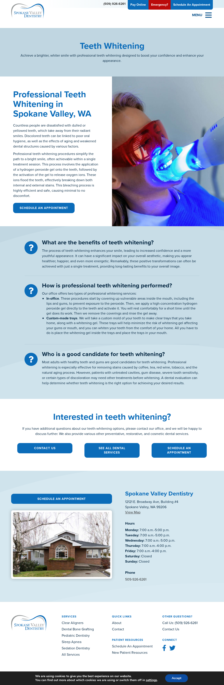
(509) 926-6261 (114, 4)
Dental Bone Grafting (78, 629)
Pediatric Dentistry (76, 635)
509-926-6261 (135, 579)
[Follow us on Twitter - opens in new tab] (172, 648)
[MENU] (208, 15)
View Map (132, 512)
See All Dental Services (112, 450)
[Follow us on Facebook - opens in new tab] (164, 648)
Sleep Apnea (71, 641)
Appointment (191, 4)
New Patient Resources (129, 652)
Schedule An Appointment (44, 208)
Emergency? (159, 4)
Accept (176, 678)
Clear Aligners (72, 622)
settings (151, 680)
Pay (138, 4)
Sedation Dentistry (76, 648)
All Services (71, 654)
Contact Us (45, 448)
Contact (118, 629)
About (116, 622)
